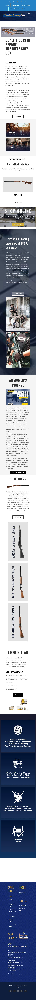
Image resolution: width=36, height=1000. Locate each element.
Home (10, 896)
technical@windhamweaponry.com (17, 952)
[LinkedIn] (13, 1)
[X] (17, 1)
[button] (2, 186)
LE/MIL (11, 899)
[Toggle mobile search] (29, 13)
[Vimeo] (21, 1)
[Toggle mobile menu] (32, 13)
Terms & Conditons (11, 915)
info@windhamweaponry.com (16, 957)
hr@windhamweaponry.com (15, 965)
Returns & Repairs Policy (11, 904)
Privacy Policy (11, 920)
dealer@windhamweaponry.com (16, 974)
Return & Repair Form (12, 910)
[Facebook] (10, 1)
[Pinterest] (25, 1)
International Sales (12, 925)
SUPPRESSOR (18, 195)
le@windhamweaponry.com (15, 962)
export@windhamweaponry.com (16, 969)
